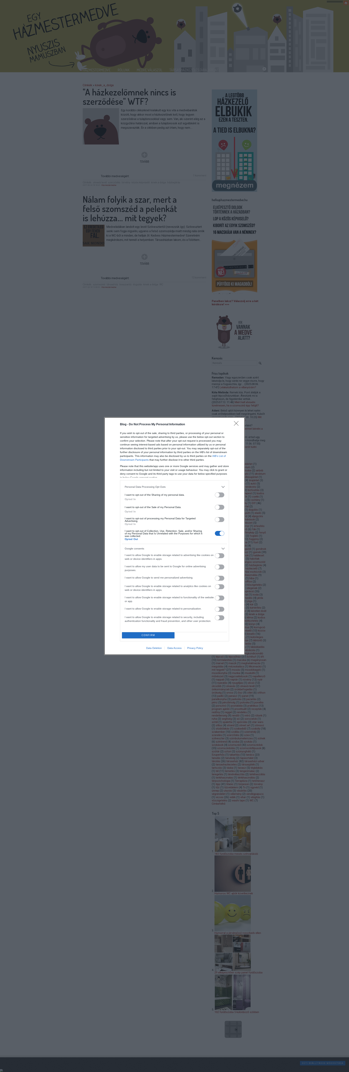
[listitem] (174, 487)
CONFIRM (148, 635)
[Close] (237, 424)
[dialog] (174, 536)
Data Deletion (154, 648)
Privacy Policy (195, 648)
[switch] (219, 494)
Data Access (174, 648)
